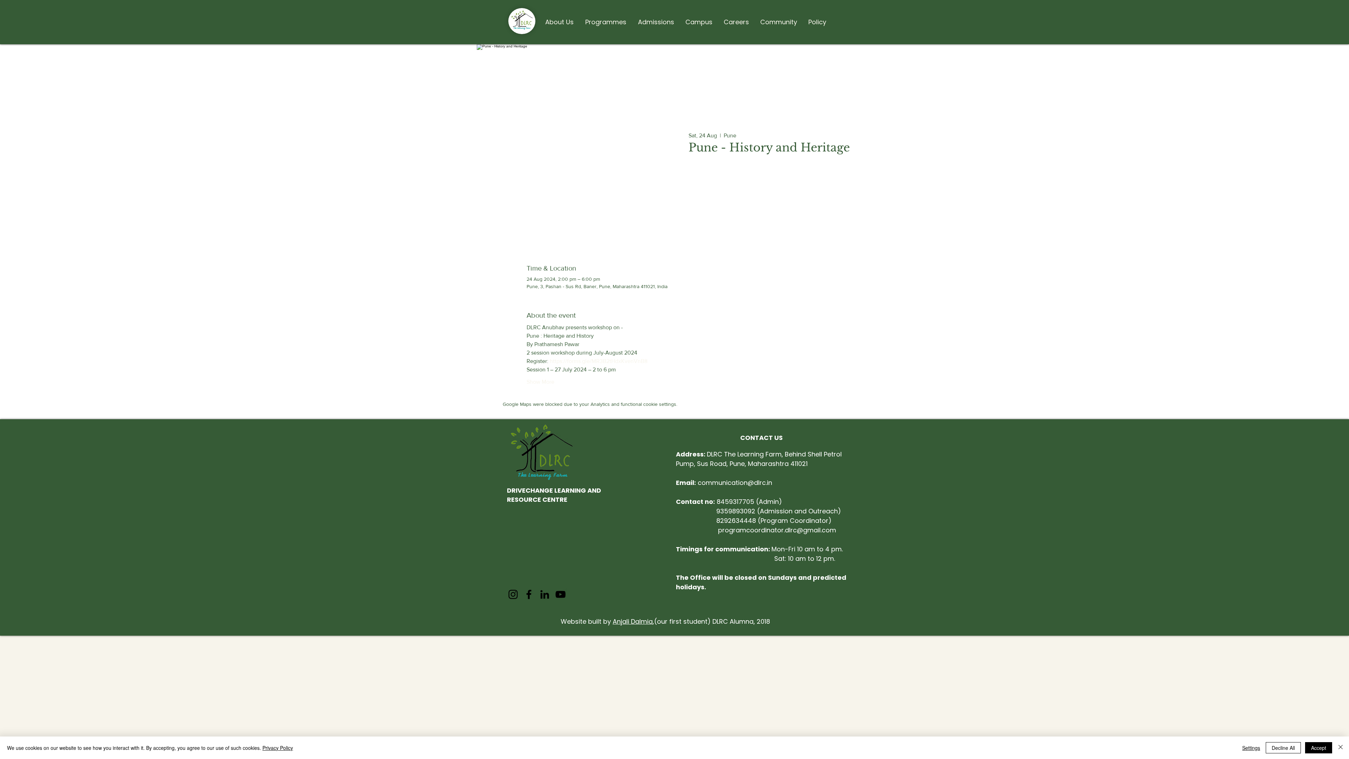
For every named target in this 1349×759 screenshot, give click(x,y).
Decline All (1283, 747)
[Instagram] (513, 594)
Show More (540, 382)
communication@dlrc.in (724, 482)
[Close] (1340, 747)
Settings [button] (1251, 747)
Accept (1318, 747)
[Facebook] (529, 594)
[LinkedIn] (545, 594)
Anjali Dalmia (633, 621)
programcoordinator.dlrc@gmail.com (777, 530)
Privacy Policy (277, 747)
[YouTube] (560, 594)
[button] (559, 19)
